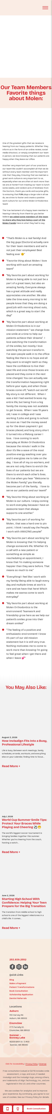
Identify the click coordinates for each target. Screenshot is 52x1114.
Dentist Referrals (18, 998)
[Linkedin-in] (26, 967)
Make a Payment (17, 983)
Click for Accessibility (15, 1064)
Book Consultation (36, 1108)
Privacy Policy (31, 1064)
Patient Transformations (21, 987)
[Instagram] (19, 967)
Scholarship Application (21, 994)
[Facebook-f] (12, 967)
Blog (11, 980)
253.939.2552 (17, 959)
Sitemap (42, 1064)
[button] (45, 7)
